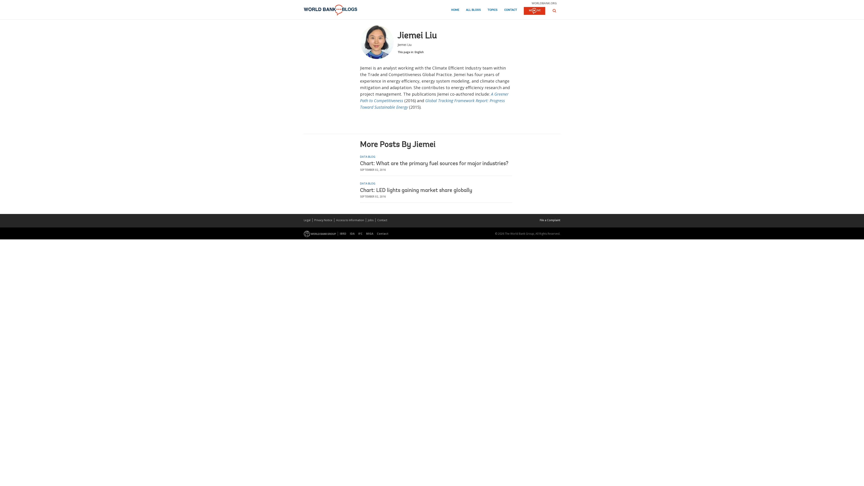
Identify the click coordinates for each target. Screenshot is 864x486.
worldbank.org (544, 3)
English (419, 52)
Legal (307, 220)
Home (455, 10)
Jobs (371, 220)
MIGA (369, 234)
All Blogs (473, 10)
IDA (352, 234)
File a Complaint (550, 220)
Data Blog (367, 157)
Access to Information (350, 220)
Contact (510, 10)
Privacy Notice (323, 220)
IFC (360, 234)
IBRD (343, 234)
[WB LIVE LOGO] (534, 11)
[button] (554, 11)
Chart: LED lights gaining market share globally (416, 190)
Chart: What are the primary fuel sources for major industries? (434, 163)
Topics (492, 10)
